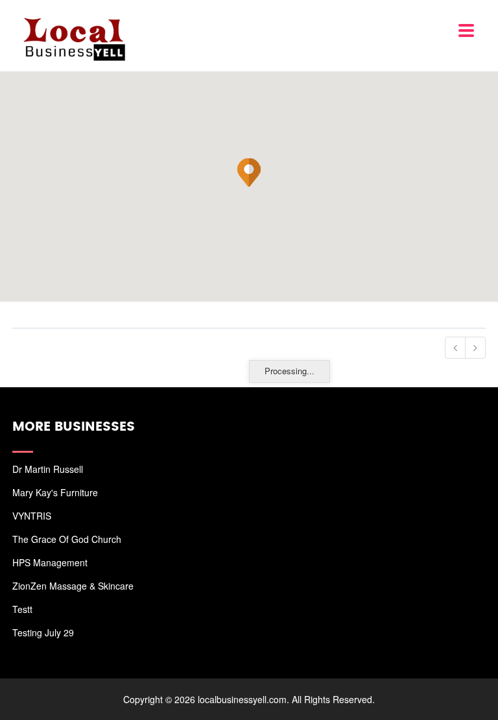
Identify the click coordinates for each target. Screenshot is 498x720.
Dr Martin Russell (47, 468)
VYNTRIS (31, 515)
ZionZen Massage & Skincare (73, 585)
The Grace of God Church (66, 539)
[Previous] (455, 348)
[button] (249, 172)
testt (22, 609)
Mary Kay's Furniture (55, 492)
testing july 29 (43, 632)
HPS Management (50, 562)
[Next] (475, 348)
